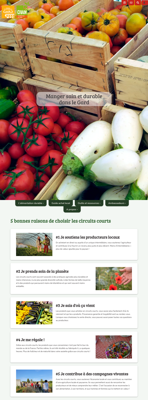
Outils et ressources (88, 203)
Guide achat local (61, 203)
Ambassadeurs (116, 203)
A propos (71, 209)
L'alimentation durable (30, 203)
